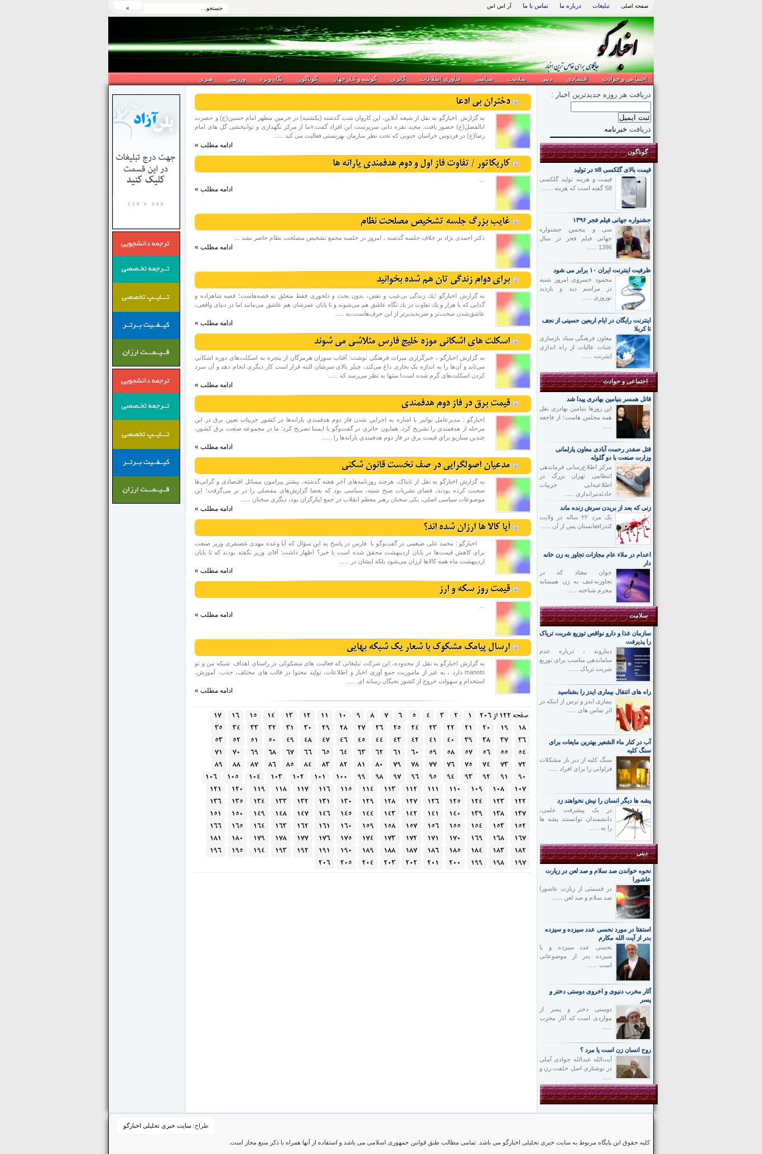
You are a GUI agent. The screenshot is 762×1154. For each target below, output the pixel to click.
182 (520, 850)
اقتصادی (577, 78)
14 (271, 716)
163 (281, 826)
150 (237, 814)
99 (361, 777)
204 (368, 863)
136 (215, 801)
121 (215, 789)
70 (236, 752)
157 (411, 826)
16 (235, 716)
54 (522, 752)
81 (361, 765)
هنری (206, 78)
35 (219, 728)
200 (455, 863)
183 (498, 850)
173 (390, 838)
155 (455, 826)
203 (390, 863)
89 (219, 765)
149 (259, 814)
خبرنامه (615, 129)
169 (477, 838)
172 (411, 838)
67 (290, 752)
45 (361, 740)
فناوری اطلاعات (440, 78)
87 (254, 765)
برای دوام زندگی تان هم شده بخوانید (443, 279)
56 (486, 752)
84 (308, 765)
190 (346, 850)
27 (361, 728)
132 (302, 801)
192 (302, 850)
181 (215, 838)
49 (290, 740)
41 (433, 740)
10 (342, 716)
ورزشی (236, 78)
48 (308, 740)
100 (342, 777)
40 (451, 740)
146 (324, 814)
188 (390, 850)
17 (217, 716)
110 (455, 789)
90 (522, 777)
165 (237, 826)
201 (433, 863)
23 (433, 728)
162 (302, 826)
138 (498, 814)
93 (468, 777)
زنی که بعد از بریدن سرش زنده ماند (605, 507)
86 (272, 765)
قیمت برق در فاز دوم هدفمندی (455, 403)
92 (486, 777)
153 (498, 826)
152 (520, 826)
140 (455, 814)
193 (281, 850)
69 (254, 752)
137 (520, 814)
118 (281, 789)
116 (324, 789)
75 (468, 765)
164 (259, 826)
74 (486, 765)
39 (468, 740)
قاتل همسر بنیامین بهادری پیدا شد (609, 398)
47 (326, 740)
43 (397, 740)
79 (397, 765)
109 (477, 789)
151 (215, 814)
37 (504, 740)
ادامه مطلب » (214, 145)
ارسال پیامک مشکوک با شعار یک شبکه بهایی (428, 647)
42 (415, 740)
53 (219, 740)
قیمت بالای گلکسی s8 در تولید (612, 169)
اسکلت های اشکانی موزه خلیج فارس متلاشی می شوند (412, 341)
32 (272, 728)
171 (433, 838)
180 (237, 838)
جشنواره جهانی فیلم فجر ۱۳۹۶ (612, 219)
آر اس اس (499, 6)
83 (326, 765)
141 (433, 814)
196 (215, 850)
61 (397, 752)
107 (520, 789)
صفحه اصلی (634, 6)
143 (390, 814)
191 (324, 850)
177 (302, 838)
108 (498, 789)
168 (498, 838)
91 (504, 777)
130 (346, 801)
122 (520, 801)
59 (433, 752)
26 (379, 728)
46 (344, 740)
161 (324, 826)
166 (215, 826)
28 (344, 728)
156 (433, 826)
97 (397, 777)
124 (477, 801)
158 (390, 826)
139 (477, 814)
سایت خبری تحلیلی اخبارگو (157, 1125)
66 (308, 752)
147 (302, 814)
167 (520, 838)
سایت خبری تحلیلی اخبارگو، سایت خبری (580, 45)
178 (281, 838)
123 (498, 801)
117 (302, 789)
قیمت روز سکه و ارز (474, 589)
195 (237, 850)
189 (368, 850)
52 (236, 740)
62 (379, 752)
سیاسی (484, 78)
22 (451, 728)
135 (237, 801)
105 (233, 777)
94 (451, 777)
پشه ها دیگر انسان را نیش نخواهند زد (604, 800)
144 (368, 814)
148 (281, 814)
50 (272, 740)
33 (254, 728)
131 (324, 801)
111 (433, 789)
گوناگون (307, 78)
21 (468, 728)
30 (308, 728)
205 (346, 863)
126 (433, 801)
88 (236, 765)
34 (236, 728)
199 (477, 863)
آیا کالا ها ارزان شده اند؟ (466, 527)
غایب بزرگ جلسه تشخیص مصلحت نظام (435, 221)
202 (411, 863)
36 (522, 740)
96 (415, 777)
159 (368, 826)
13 (289, 716)
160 (346, 826)
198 (498, 863)
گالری (398, 78)
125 (455, 801)
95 (433, 777)
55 (504, 752)
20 (486, 728)
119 (259, 789)
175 (346, 838)
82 (344, 765)
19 (504, 728)
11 (325, 716)
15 (253, 716)
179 (259, 838)
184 (477, 850)
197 (520, 863)
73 (504, 765)
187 (411, 850)
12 (307, 716)
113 (390, 789)
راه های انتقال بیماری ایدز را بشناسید (604, 691)
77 (433, 765)
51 (254, 740)
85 (290, 765)
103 (276, 777)
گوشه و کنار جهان (354, 78)
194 (259, 850)
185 (455, 850)
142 (411, 814)
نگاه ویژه (271, 78)
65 (326, 752)
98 (379, 777)
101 (320, 777)
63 (361, 752)
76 (451, 765)
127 (411, 801)
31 (290, 728)
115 (346, 789)
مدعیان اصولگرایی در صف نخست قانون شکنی (425, 465)
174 (368, 838)
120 (237, 789)
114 (368, 789)
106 (211, 777)
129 (368, 801)
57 (468, 752)
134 (259, 801)
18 (522, 728)
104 (255, 777)
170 (455, 838)
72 (522, 765)
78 (415, 765)
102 (298, 777)
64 (344, 752)
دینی (546, 78)
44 (379, 740)
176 (324, 838)
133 (281, 801)
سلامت (517, 78)
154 (477, 826)
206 (324, 863)
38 (486, 740)
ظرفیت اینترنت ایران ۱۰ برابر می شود (602, 270)
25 (397, 728)
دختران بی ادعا (483, 101)
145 (346, 814)
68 (272, 752)
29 (326, 728)
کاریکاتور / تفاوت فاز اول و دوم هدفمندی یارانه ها (421, 163)
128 (390, 801)
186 (433, 850)
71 (219, 752)
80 (379, 765)
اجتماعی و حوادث (624, 78)
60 (415, 752)
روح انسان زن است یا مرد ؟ (615, 1049)
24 (415, 728)
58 (451, 752)
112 (411, 789)
